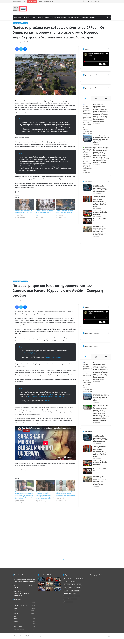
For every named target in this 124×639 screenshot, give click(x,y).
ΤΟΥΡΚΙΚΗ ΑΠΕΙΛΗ (68, 596)
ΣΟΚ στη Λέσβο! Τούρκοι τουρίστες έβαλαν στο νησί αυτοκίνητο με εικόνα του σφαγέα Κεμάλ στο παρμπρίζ (101, 139)
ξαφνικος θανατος (68, 601)
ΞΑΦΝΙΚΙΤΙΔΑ (67, 593)
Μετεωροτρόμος (18, 626)
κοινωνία (16, 621)
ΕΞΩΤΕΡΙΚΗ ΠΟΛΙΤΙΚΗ (69, 584)
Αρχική (109, 636)
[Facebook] (17, 49)
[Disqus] (46, 250)
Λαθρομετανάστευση (75, 590)
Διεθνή (40, 17)
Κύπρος (26, 17)
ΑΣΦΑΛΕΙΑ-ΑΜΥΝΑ (68, 578)
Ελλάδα (33, 17)
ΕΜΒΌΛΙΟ (73, 581)
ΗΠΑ (65, 587)
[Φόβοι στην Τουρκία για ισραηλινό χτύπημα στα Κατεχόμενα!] (87, 213)
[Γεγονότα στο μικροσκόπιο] (20, 8)
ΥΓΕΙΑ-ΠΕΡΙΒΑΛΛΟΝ (73, 17)
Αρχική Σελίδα (17, 17)
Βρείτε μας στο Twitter (91, 88)
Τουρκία (77, 596)
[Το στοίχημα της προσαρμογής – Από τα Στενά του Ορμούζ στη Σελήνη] (65, 204)
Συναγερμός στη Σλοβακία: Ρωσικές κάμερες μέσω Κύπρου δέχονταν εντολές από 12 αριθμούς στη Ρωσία (100, 188)
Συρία (74, 593)
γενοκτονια (73, 599)
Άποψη (47, 17)
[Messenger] (25, 49)
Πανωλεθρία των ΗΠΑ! (99, 219)
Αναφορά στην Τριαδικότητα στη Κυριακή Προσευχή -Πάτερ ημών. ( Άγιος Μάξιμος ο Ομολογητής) (24, 212)
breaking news (17, 23)
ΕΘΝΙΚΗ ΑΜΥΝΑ (79, 578)
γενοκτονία (66, 599)
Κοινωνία (92, 17)
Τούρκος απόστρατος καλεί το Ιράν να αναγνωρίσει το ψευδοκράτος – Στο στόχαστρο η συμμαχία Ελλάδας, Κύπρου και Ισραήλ (100, 201)
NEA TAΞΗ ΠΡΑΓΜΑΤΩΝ (58, 17)
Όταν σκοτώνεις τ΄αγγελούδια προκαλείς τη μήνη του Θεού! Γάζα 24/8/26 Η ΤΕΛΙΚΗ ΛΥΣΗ (60, 1)
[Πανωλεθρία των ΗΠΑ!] (87, 221)
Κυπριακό (78, 587)
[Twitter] (21, 49)
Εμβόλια (79, 584)
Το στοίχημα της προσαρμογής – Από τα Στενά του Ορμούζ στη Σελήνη (65, 212)
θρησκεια (16, 616)
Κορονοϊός (71, 587)
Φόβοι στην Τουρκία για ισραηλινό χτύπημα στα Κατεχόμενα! (100, 212)
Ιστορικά (84, 17)
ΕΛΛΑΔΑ (66, 581)
